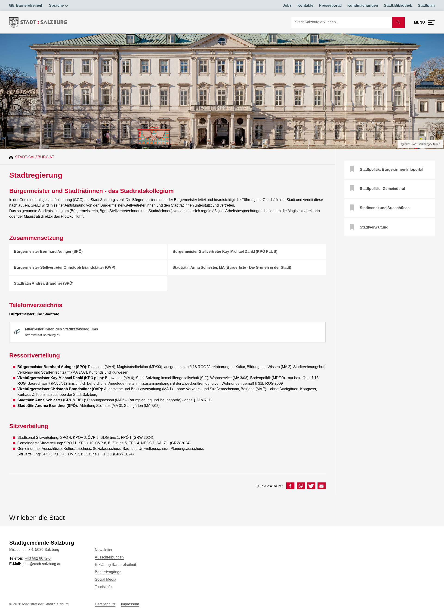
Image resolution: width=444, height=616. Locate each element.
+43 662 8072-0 (38, 558)
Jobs (287, 5)
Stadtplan (426, 5)
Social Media (105, 579)
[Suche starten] (398, 22)
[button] (290, 485)
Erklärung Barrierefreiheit (115, 565)
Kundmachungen (362, 5)
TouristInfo (103, 587)
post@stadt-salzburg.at (41, 564)
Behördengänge (108, 572)
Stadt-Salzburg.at (34, 157)
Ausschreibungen (109, 557)
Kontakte (305, 5)
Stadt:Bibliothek (398, 5)
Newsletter (103, 550)
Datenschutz (105, 604)
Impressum (130, 604)
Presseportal (330, 5)
